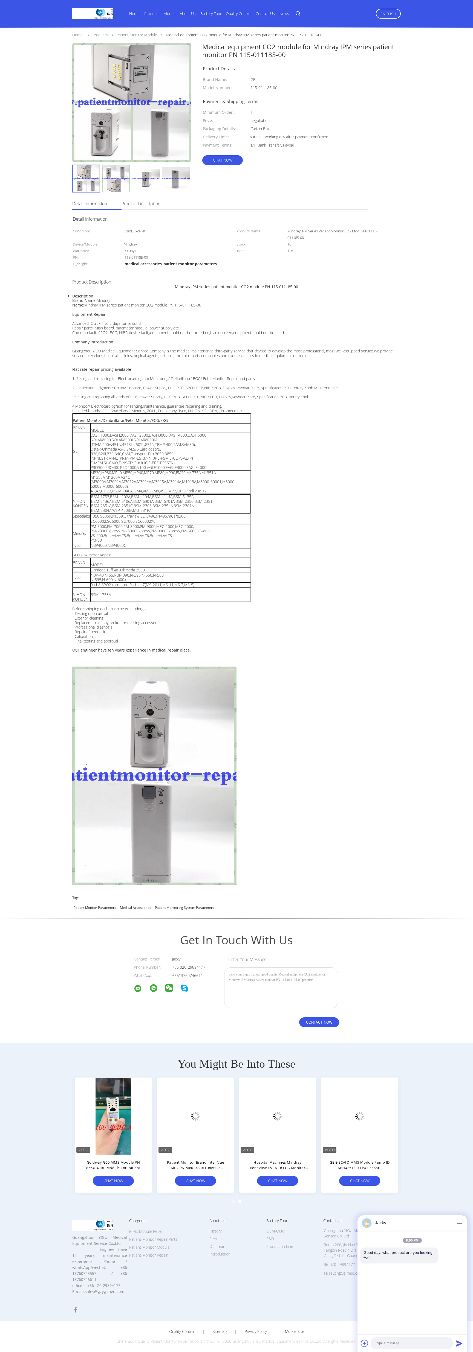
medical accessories (135, 907)
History (215, 1231)
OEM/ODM (275, 1231)
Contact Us (265, 13)
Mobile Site (294, 1331)
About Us (188, 13)
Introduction (219, 1254)
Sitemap (220, 1331)
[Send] (459, 1343)
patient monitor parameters (95, 907)
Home (134, 13)
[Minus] (459, 1223)
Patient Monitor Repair (148, 1255)
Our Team (217, 1246)
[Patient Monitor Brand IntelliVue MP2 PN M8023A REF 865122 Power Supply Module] (195, 1115)
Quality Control (238, 13)
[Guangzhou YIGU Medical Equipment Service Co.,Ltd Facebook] (75, 1310)
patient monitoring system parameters (184, 907)
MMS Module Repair (146, 1231)
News (284, 13)
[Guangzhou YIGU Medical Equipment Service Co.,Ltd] (141, 989)
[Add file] (364, 1343)
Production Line (279, 1246)
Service (215, 1238)
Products (152, 13)
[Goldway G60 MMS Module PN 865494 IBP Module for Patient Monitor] (113, 1115)
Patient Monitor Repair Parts (153, 1239)
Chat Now (222, 160)
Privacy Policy (256, 1331)
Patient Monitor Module (149, 1247)
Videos (169, 13)
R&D (270, 1238)
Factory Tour (210, 13)
